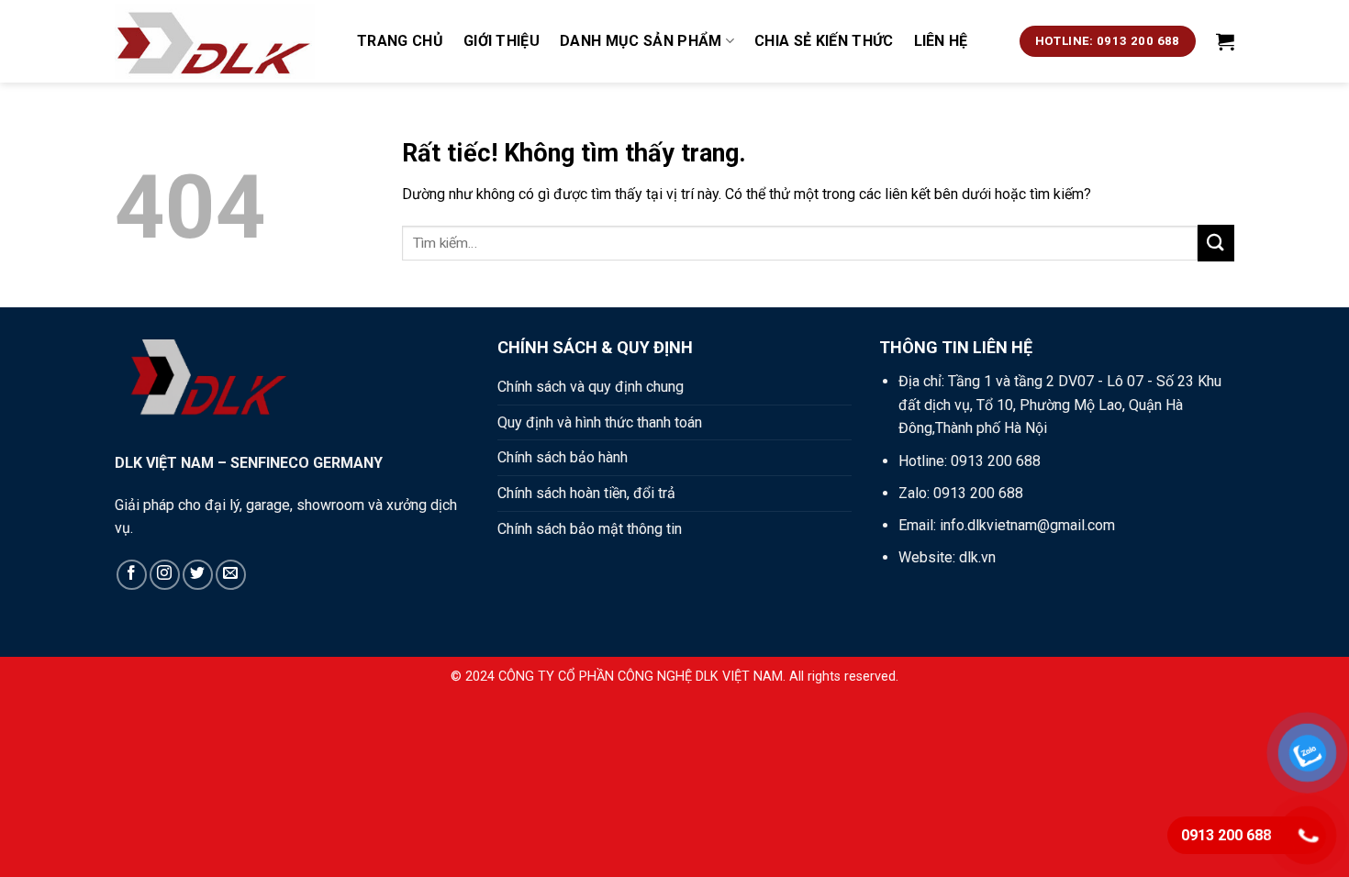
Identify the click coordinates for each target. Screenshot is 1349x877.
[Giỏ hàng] (1225, 41)
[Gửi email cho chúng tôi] (231, 575)
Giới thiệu (501, 41)
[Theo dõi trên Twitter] (198, 575)
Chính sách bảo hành (562, 457)
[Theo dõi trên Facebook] (132, 575)
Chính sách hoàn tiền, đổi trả (586, 493)
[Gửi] (1216, 243)
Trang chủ (400, 41)
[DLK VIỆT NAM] (222, 41)
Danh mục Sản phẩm (640, 41)
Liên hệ (941, 41)
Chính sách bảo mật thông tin (589, 529)
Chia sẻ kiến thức (823, 41)
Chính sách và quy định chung (590, 386)
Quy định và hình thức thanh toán (599, 422)
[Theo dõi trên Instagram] (165, 575)
